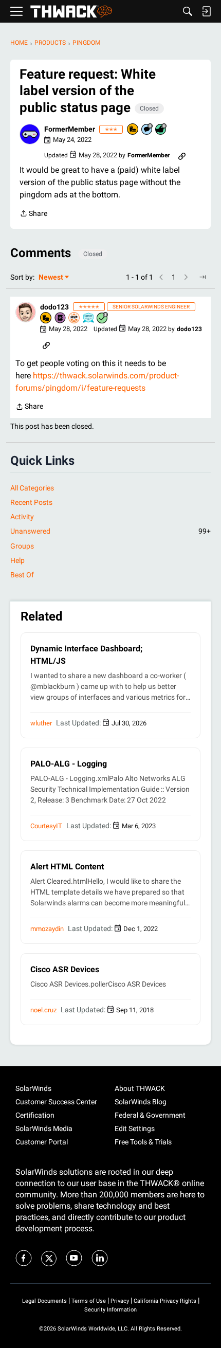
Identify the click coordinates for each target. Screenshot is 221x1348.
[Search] (187, 11)
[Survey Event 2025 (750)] (89, 318)
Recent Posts (31, 502)
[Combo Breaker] (133, 130)
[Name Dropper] (60, 318)
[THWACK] (71, 11)
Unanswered (110, 531)
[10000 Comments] (147, 130)
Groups (22, 546)
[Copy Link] (182, 155)
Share (33, 214)
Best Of (22, 575)
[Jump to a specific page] (202, 277)
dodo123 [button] (54, 307)
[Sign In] (206, 11)
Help (17, 560)
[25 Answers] (103, 318)
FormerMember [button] (69, 129)
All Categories (32, 488)
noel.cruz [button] (43, 1010)
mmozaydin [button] (47, 929)
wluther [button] (41, 723)
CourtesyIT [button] (46, 826)
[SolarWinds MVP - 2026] (74, 318)
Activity (22, 517)
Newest (51, 278)
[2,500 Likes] (161, 130)
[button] (30, 134)
